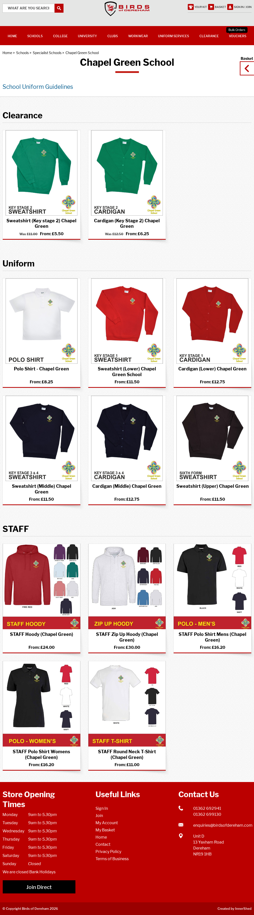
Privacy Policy (108, 851)
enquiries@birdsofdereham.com (222, 825)
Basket (245, 63)
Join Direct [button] (39, 887)
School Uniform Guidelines (37, 86)
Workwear (138, 36)
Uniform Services (173, 36)
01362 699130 (207, 814)
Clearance (209, 36)
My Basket (105, 830)
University (87, 36)
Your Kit (200, 7)
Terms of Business (112, 858)
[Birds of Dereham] (127, 13)
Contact (102, 844)
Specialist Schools (47, 53)
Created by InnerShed (235, 909)
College (60, 36)
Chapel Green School (82, 53)
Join (99, 815)
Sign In (101, 808)
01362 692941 (207, 808)
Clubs (112, 36)
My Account (106, 822)
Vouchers (237, 36)
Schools (22, 53)
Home (7, 53)
